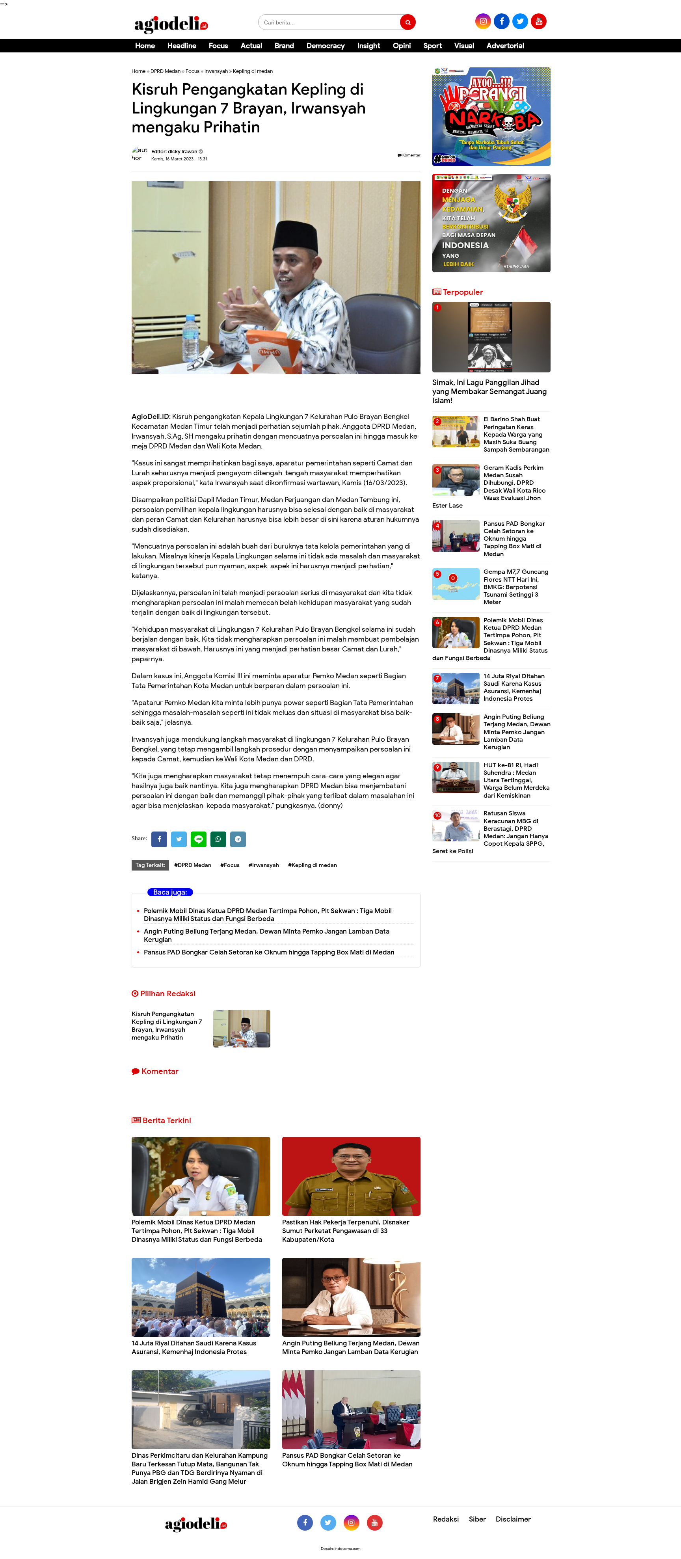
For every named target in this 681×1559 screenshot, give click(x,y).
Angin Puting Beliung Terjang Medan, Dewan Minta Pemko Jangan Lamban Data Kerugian (351, 1347)
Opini (402, 45)
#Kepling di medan (312, 865)
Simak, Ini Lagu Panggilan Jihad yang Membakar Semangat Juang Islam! (489, 391)
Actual (251, 45)
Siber (477, 1519)
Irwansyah (216, 71)
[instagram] (483, 21)
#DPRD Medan (192, 865)
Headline (181, 45)
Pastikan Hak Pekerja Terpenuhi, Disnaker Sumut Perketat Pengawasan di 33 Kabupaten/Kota (345, 1231)
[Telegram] (238, 839)
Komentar (411, 155)
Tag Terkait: (150, 865)
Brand (284, 45)
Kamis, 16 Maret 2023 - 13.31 (179, 159)
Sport (433, 45)
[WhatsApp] (218, 839)
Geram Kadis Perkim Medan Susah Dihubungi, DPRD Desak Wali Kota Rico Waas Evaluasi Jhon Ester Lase (489, 487)
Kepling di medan (253, 71)
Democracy (326, 45)
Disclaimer (513, 1519)
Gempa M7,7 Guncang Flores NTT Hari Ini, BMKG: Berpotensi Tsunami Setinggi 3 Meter (516, 587)
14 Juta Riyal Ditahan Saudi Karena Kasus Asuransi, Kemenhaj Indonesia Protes (194, 1347)
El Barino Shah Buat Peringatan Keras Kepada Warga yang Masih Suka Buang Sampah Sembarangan (516, 434)
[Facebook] (159, 839)
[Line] (199, 839)
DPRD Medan (165, 71)
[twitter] (520, 21)
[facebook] (502, 21)
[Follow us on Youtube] (375, 1523)
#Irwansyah (264, 865)
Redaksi (446, 1519)
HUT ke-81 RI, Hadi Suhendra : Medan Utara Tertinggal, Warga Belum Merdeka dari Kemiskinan (517, 780)
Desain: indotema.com (341, 1548)
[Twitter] (179, 839)
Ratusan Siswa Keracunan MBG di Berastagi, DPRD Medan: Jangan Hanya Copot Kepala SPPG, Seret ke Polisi (490, 832)
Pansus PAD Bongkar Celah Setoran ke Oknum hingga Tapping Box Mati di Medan (269, 952)
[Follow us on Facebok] (305, 1523)
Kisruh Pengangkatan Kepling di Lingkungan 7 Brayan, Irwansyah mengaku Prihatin (167, 1026)
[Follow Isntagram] (351, 1523)
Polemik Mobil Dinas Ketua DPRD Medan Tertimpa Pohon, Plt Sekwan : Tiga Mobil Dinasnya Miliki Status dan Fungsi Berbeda (268, 915)
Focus (218, 45)
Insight (368, 45)
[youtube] (539, 21)
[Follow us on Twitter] (328, 1523)
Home (145, 45)
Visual (464, 45)
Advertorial (505, 45)
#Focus (230, 865)
